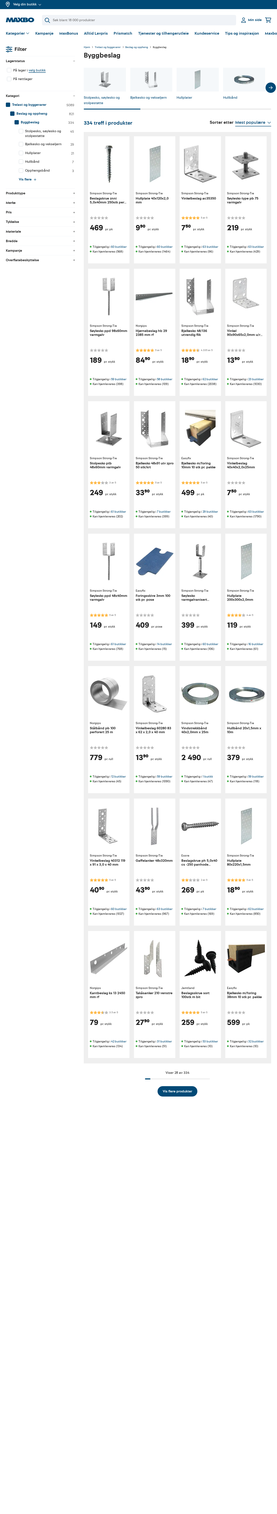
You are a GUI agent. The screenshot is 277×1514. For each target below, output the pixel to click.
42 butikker (118, 1041)
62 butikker (210, 379)
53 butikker (210, 1041)
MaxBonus (68, 33)
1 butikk (208, 777)
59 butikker (118, 379)
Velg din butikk (25, 4)
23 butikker (256, 379)
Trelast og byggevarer (108, 47)
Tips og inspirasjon (242, 33)
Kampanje (44, 33)
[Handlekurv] (268, 20)
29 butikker (210, 512)
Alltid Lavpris (96, 33)
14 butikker (164, 644)
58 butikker (164, 379)
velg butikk (37, 70)
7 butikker (164, 512)
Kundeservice (207, 33)
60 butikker (119, 247)
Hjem (87, 47)
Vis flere (25, 179)
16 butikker (255, 644)
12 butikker (118, 777)
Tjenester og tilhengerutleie (163, 33)
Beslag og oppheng (136, 47)
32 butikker (256, 1041)
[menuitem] (40, 105)
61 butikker (118, 512)
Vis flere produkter (177, 1091)
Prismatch (123, 33)
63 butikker (210, 247)
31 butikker (164, 1041)
